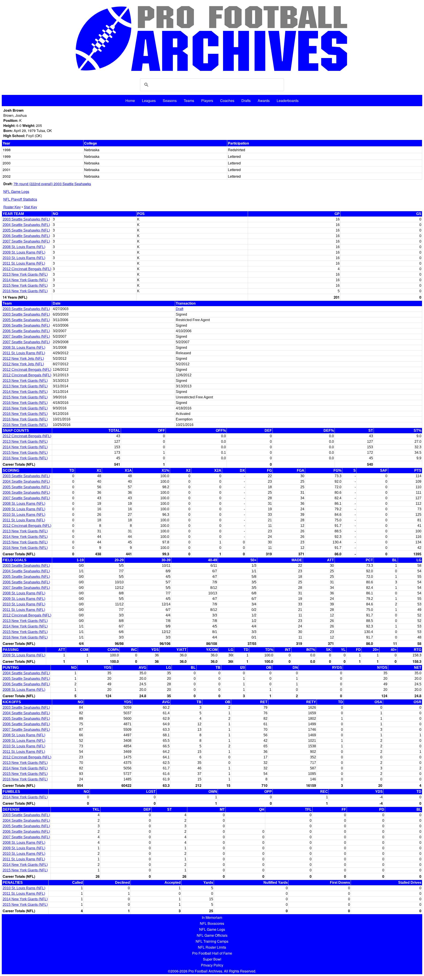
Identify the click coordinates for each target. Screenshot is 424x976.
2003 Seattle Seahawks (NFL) (26, 219)
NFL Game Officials (212, 935)
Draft (179, 309)
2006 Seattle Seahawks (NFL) (26, 236)
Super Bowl (212, 959)
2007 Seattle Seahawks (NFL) (26, 241)
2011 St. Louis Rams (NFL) (24, 263)
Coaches (227, 100)
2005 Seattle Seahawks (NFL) (26, 230)
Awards (264, 100)
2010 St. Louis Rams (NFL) (24, 258)
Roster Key (12, 206)
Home (130, 100)
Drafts (246, 100)
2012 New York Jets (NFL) (23, 358)
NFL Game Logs (16, 191)
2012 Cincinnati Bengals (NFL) (27, 269)
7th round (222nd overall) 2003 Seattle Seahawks (52, 183)
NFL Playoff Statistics (20, 199)
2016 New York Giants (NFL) (25, 291)
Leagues (149, 100)
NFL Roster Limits (212, 947)
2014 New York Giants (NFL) (25, 280)
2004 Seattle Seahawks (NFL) (26, 225)
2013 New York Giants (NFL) (25, 274)
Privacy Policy (212, 965)
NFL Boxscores (212, 923)
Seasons (170, 100)
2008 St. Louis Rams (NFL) (24, 247)
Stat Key (30, 206)
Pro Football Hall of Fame (212, 953)
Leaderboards (288, 100)
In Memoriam (212, 917)
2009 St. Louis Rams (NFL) (24, 252)
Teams (189, 100)
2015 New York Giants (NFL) (25, 285)
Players (207, 100)
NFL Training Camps (212, 941)
